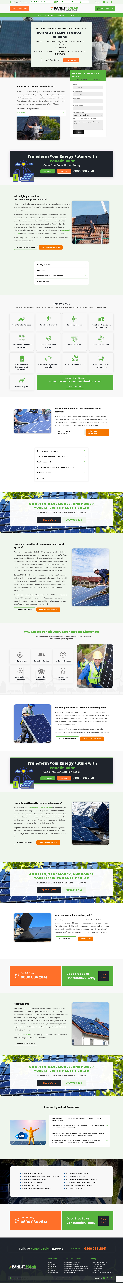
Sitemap (52, 1271)
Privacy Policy (97, 1268)
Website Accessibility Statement (103, 1272)
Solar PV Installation (24, 610)
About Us (49, 15)
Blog (72, 15)
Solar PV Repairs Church (30, 1185)
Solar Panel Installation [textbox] (81, 115)
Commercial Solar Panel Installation (76, 1268)
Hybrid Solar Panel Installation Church (79, 1185)
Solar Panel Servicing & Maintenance (76, 1266)
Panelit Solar (86, 939)
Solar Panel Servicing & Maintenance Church (81, 1179)
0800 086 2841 (107, 8)
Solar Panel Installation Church (77, 1173)
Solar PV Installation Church (32, 1173)
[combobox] (88, 115)
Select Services (78, 112)
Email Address (78, 91)
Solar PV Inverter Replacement (64, 432)
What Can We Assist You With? (84, 119)
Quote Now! (103, 976)
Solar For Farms (70, 1272)
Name (76, 84)
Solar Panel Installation (26, 247)
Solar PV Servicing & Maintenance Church (36, 1188)
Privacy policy (53, 1272)
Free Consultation (75, 386)
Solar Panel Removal (66, 939)
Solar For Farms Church (74, 1188)
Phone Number (79, 105)
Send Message (78, 132)
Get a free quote (51, 60)
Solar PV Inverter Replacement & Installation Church (40, 1176)
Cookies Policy (97, 1266)
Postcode (77, 98)
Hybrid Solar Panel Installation (74, 1271)
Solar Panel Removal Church (76, 1176)
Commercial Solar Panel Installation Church (81, 1182)
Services (60, 15)
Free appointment (19, 8)
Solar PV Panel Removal (51, 247)
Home (38, 15)
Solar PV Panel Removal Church (33, 1182)
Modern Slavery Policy (100, 1262)
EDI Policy (96, 1271)
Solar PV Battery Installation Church (34, 1179)
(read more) (50, 2)
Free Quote (64, 171)
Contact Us (82, 15)
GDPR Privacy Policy (99, 1264)
